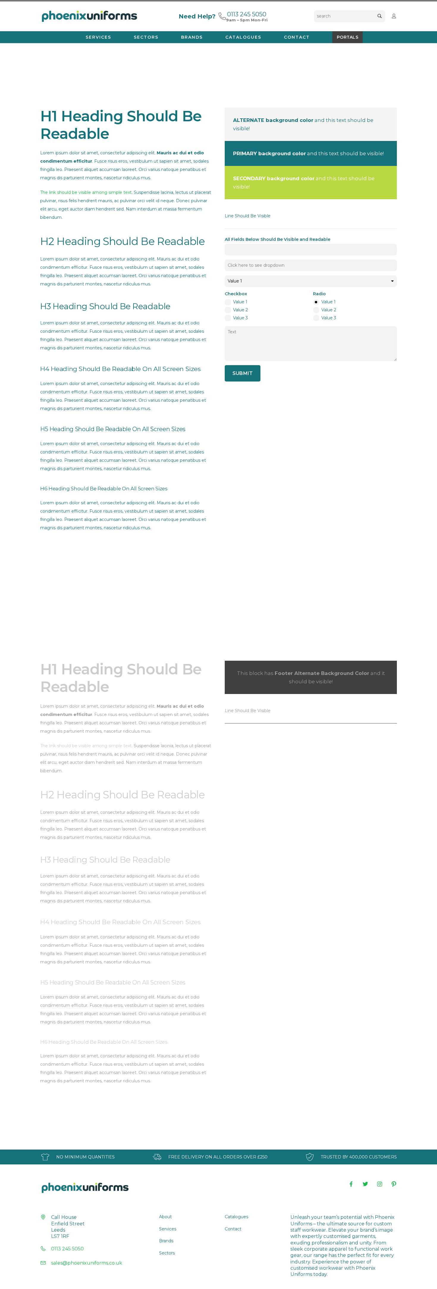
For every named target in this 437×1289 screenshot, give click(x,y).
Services (167, 1229)
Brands (166, 1241)
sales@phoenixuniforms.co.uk (86, 1263)
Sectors (167, 1253)
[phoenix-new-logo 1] (89, 16)
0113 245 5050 (67, 1249)
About (165, 1216)
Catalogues (236, 1216)
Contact (233, 1229)
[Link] (222, 16)
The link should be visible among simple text (86, 192)
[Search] (379, 16)
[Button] (394, 16)
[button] (114, 37)
